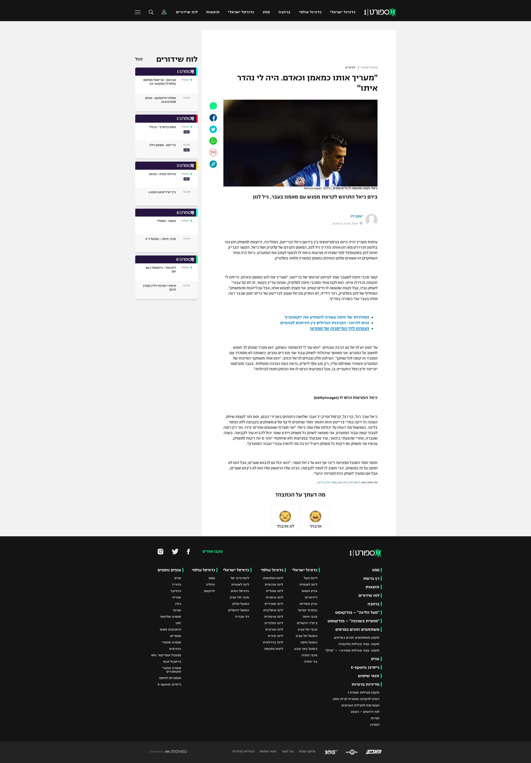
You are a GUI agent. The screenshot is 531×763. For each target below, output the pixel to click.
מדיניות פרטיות (365, 684)
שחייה (176, 597)
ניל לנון (320, 482)
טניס (375, 659)
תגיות (375, 718)
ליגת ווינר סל (240, 578)
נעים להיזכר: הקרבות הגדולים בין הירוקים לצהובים (324, 323)
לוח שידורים (187, 12)
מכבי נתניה (309, 655)
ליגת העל (310, 578)
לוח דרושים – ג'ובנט (365, 711)
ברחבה (284, 12)
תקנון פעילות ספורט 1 (363, 692)
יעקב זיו (357, 216)
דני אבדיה (242, 616)
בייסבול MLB (172, 661)
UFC (178, 623)
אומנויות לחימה (170, 678)
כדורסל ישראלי (241, 12)
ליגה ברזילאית (273, 642)
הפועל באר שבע (305, 648)
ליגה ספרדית (273, 604)
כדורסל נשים (240, 591)
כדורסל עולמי (203, 570)
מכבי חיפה (309, 616)
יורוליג (210, 584)
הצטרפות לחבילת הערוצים (360, 705)
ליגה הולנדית (273, 623)
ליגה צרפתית (273, 616)
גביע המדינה (308, 604)
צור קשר (287, 751)
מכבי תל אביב (307, 629)
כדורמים (175, 648)
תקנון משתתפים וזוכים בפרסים (356, 637)
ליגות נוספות (273, 648)
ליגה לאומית (308, 584)
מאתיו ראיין (331, 482)
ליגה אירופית (274, 584)
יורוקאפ (209, 591)
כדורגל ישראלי (343, 12)
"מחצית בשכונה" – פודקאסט (353, 621)
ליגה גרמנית (274, 597)
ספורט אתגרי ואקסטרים (171, 669)
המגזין (374, 724)
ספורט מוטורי (171, 642)
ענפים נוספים (169, 570)
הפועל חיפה (308, 642)
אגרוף (177, 610)
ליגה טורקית (274, 629)
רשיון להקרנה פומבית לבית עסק (356, 699)
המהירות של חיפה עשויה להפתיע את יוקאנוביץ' (326, 317)
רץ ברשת (371, 578)
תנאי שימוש (368, 676)
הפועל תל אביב (306, 636)
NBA (212, 578)
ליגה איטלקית (273, 610)
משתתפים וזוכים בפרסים (357, 629)
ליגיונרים (350, 67)
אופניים (175, 636)
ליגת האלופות (273, 578)
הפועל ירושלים (238, 610)
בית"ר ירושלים (307, 623)
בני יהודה (310, 661)
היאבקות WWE (170, 629)
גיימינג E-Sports (365, 667)
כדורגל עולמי (310, 12)
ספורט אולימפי (170, 616)
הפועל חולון (240, 604)
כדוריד (176, 584)
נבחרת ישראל (307, 610)
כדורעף (176, 591)
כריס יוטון (343, 482)
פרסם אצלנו (306, 751)
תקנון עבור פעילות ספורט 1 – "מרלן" (352, 650)
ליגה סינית (275, 636)
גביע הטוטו (309, 591)
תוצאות (213, 12)
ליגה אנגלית (274, 591)
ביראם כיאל (354, 482)
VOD (266, 12)
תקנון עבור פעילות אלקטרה (359, 644)
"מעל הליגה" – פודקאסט (357, 612)
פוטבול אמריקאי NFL (166, 655)
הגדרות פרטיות (243, 751)
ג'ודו (178, 604)
